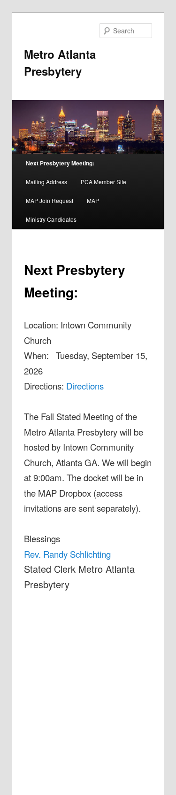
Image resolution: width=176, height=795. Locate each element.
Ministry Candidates (51, 219)
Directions (85, 386)
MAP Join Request (49, 200)
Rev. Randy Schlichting (67, 554)
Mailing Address (46, 182)
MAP (93, 200)
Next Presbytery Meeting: (60, 163)
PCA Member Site (103, 182)
